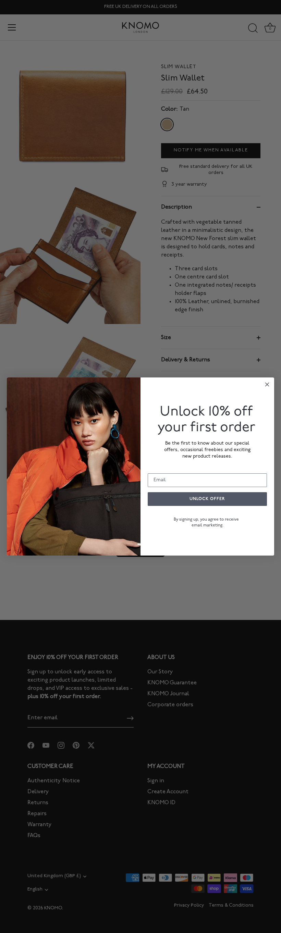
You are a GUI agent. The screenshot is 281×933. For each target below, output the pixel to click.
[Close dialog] (267, 384)
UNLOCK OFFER (207, 499)
